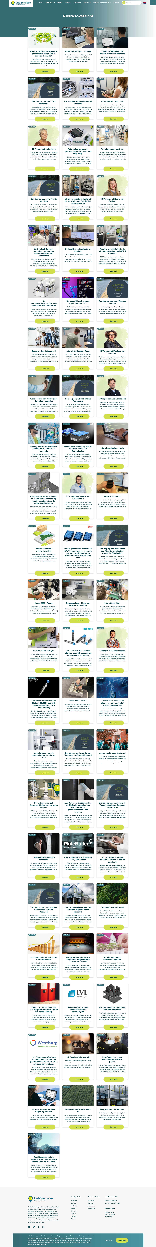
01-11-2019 (100, 1034)
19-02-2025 (32, 226)
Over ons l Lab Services (101, 3)
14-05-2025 (100, 126)
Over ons (74, 1211)
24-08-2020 (32, 984)
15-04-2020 (32, 1034)
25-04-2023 (66, 628)
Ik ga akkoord (122, 1240)
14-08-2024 (32, 328)
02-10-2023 (66, 474)
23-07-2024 (66, 328)
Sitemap (73, 1219)
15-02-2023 (100, 678)
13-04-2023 (100, 628)
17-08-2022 (66, 780)
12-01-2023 (66, 730)
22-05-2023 (32, 628)
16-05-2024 (32, 376)
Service (67, 3)
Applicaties (77, 3)
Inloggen (73, 1216)
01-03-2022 (66, 835)
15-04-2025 (32, 176)
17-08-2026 (32, 29)
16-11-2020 (66, 934)
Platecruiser (91, 1206)
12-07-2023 (100, 526)
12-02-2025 (66, 226)
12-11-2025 (100, 29)
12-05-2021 (100, 885)
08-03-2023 (32, 678)
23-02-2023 (66, 678)
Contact (116, 3)
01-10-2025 (32, 78)
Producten (49, 3)
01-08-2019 (32, 1087)
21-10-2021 (32, 885)
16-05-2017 (32, 1134)
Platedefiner (91, 1208)
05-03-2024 (100, 376)
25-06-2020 (100, 984)
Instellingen (108, 1240)
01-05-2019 (66, 1087)
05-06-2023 (100, 580)
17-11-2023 (100, 424)
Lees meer (45, 71)
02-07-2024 (100, 328)
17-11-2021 (100, 835)
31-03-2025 (66, 176)
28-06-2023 (32, 580)
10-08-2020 (66, 984)
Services (73, 1203)
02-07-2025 (100, 78)
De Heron (91, 1203)
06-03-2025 (100, 176)
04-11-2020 (100, 934)
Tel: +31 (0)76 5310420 (112, 1203)
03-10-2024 (100, 278)
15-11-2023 (32, 474)
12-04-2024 (66, 376)
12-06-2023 (66, 580)
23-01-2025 (100, 226)
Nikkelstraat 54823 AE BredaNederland (110, 1214)
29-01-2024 (66, 424)
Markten (59, 3)
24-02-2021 (32, 934)
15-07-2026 (66, 29)
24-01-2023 (32, 730)
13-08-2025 (66, 78)
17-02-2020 (66, 1034)
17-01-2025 (32, 278)
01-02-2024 (32, 424)
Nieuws (86, 3)
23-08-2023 (100, 474)
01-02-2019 (100, 1087)
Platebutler (91, 1200)
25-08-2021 (66, 885)
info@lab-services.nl (111, 1200)
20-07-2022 (100, 780)
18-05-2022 (32, 835)
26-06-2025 (32, 126)
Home (40, 3)
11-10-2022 (32, 780)
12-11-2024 (66, 278)
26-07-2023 (66, 526)
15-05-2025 (66, 126)
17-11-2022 (100, 730)
